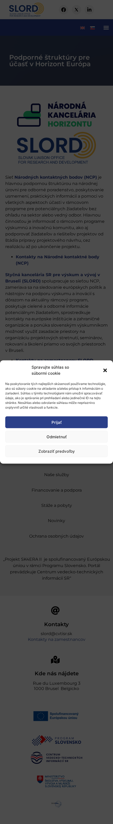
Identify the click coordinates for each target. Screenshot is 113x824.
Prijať (57, 422)
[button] (105, 370)
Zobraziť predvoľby (56, 451)
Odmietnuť (57, 436)
